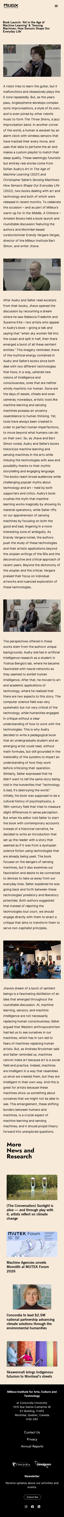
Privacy (32, 1439)
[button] (56, 5)
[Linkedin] (39, 1507)
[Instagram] (26, 1507)
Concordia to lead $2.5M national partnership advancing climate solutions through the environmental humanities (30, 1321)
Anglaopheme (22, 103)
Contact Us (32, 1432)
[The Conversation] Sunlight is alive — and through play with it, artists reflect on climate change (30, 1212)
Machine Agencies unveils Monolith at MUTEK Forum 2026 (28, 1266)
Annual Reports (32, 1446)
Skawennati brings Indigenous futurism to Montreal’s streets (30, 1374)
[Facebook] (32, 1507)
